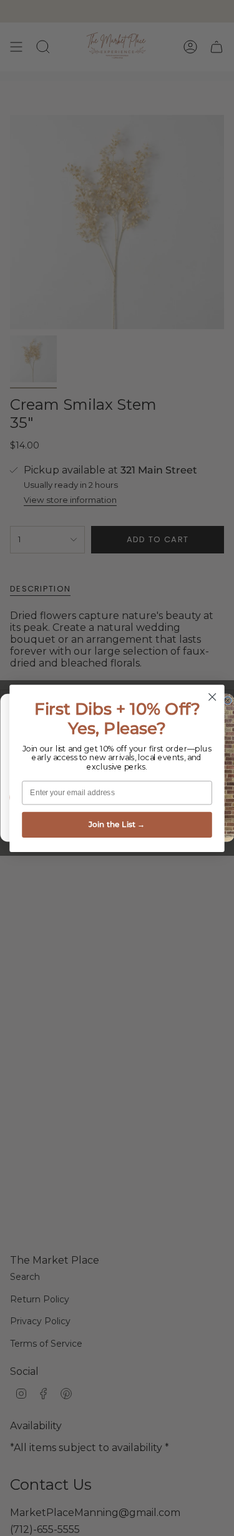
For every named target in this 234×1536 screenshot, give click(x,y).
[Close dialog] (212, 696)
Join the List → (117, 824)
